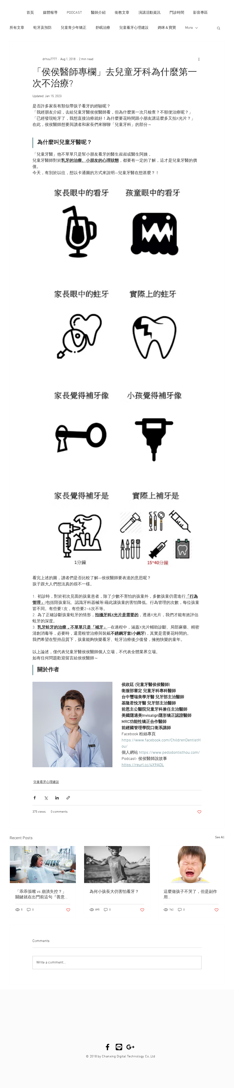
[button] (218, 28)
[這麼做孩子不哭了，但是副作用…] (191, 864)
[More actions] (199, 59)
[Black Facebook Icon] (107, 1047)
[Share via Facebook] (34, 798)
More (189, 28)
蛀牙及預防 (42, 28)
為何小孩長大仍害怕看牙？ (114, 891)
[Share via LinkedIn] (57, 798)
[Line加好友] (119, 1047)
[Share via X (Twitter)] (46, 798)
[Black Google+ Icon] (130, 1047)
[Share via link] (68, 798)
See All (219, 837)
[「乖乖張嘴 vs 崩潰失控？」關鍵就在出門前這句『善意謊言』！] (43, 864)
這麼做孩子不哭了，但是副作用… (190, 894)
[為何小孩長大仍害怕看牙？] (117, 864)
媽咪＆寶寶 (167, 28)
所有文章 (17, 28)
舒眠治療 (103, 28)
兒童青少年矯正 (73, 28)
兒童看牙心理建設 (134, 28)
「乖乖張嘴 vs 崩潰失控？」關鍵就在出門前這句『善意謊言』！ (42, 894)
